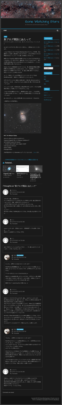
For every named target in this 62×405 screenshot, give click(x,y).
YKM (13, 41)
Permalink (14, 194)
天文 (37, 41)
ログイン (46, 92)
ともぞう (14, 369)
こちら (34, 152)
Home (5, 30)
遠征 (45, 84)
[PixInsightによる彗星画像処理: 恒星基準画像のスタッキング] (35, 166)
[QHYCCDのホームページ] (22, 166)
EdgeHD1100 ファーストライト (8, 174)
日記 (5, 36)
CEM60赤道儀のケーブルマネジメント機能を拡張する (20, 159)
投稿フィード (47, 95)
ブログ (34, 41)
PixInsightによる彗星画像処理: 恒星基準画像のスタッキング (35, 176)
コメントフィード (48, 97)
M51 (24, 41)
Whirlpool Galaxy (29, 41)
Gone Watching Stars (42, 21)
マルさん (14, 190)
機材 (45, 79)
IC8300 (47, 81)
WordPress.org (47, 99)
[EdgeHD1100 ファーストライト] (9, 166)
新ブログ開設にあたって (50, 42)
